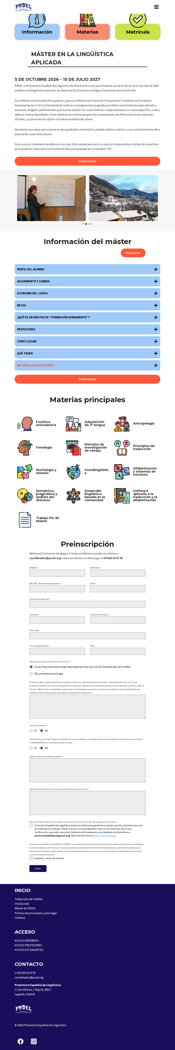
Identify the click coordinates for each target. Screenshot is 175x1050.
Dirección (34, 630)
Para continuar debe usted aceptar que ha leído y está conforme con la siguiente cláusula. (73, 822)
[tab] (83, 224)
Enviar (38, 868)
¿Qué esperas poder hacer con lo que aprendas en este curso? (59, 789)
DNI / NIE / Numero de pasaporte (45, 583)
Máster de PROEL (25, 908)
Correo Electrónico (99, 614)
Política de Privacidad (105, 835)
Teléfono (34, 614)
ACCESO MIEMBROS (27, 940)
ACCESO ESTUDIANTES (29, 950)
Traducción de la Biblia (29, 899)
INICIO (23, 890)
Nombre (33, 567)
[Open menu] (156, 6)
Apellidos (95, 567)
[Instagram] (34, 1041)
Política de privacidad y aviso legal (36, 913)
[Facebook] (20, 1041)
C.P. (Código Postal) (39, 646)
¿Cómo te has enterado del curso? (46, 756)
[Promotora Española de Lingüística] (23, 7)
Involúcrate (22, 904)
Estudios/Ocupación (39, 599)
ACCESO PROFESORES (28, 945)
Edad (93, 583)
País (92, 646)
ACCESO (25, 932)
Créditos (20, 918)
